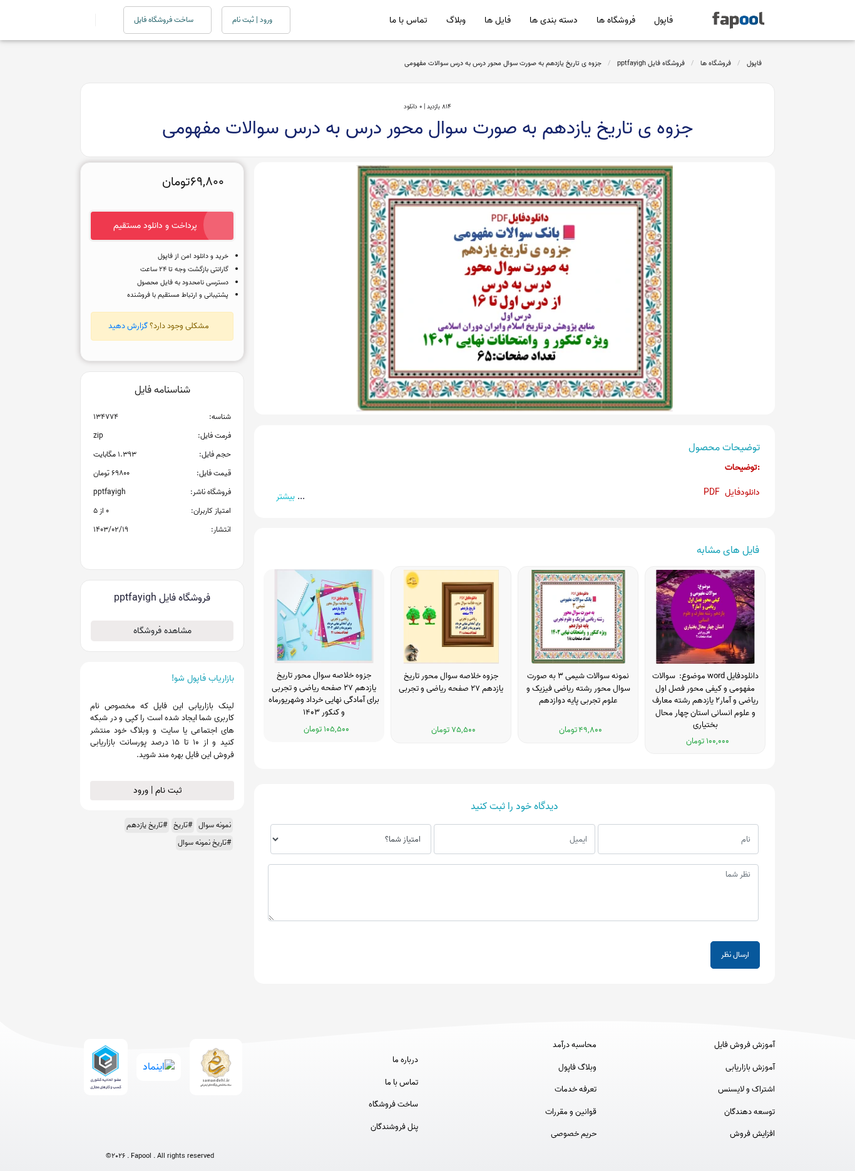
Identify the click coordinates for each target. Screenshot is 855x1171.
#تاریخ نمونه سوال (204, 843)
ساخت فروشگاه (393, 1104)
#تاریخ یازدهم (146, 825)
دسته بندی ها (554, 20)
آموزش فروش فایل (744, 1045)
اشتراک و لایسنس (746, 1089)
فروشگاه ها (615, 20)
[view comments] (177, 550)
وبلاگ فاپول (577, 1067)
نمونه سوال (214, 825)
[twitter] (183, 1135)
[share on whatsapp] (162, 550)
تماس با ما (408, 20)
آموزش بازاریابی (750, 1067)
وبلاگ (456, 20)
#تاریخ (182, 825)
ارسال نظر (735, 955)
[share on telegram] (146, 550)
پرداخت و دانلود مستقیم (155, 226)
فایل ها (497, 20)
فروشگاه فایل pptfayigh (651, 63)
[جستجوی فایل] (101, 20)
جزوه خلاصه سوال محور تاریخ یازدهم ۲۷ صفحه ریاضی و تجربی (451, 682)
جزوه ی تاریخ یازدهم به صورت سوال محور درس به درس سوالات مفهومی (503, 63)
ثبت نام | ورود (159, 790)
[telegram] (137, 1135)
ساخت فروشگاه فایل (164, 20)
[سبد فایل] (85, 20)
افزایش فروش (752, 1134)
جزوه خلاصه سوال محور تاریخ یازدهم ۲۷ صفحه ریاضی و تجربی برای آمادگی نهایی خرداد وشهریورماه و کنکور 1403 (324, 694)
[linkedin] (206, 1135)
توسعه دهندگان (749, 1112)
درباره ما (405, 1060)
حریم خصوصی (573, 1134)
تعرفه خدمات (575, 1089)
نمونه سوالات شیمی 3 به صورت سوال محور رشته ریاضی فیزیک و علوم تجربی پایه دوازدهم (578, 688)
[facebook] (113, 1135)
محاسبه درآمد (574, 1045)
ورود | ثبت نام (253, 20)
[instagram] (160, 1135)
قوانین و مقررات (570, 1112)
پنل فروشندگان (394, 1127)
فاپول (663, 20)
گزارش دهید (128, 326)
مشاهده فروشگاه (162, 631)
